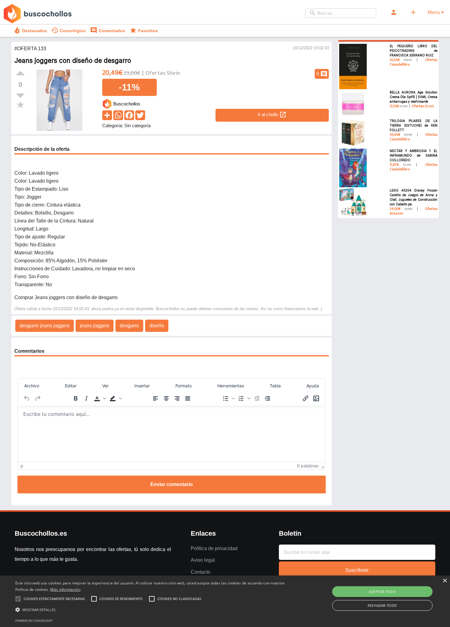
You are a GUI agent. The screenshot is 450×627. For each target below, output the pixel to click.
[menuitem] (32, 386)
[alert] (225, 601)
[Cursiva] (86, 398)
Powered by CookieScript (34, 621)
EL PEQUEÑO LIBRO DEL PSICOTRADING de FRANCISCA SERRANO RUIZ (414, 50)
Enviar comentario (171, 484)
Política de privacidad (214, 548)
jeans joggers (94, 325)
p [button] (22, 465)
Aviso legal (203, 560)
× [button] (444, 581)
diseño (156, 325)
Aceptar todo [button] (382, 591)
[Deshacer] (27, 398)
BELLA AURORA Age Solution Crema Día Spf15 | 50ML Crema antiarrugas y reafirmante (414, 96)
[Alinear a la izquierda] (155, 398)
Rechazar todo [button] (382, 605)
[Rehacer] (37, 398)
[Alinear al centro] (166, 398)
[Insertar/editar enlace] (305, 398)
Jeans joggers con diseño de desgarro (72, 60)
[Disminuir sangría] (257, 398)
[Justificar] (187, 398)
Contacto (200, 572)
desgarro (129, 325)
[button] (99, 398)
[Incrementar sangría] (267, 398)
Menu (434, 12)
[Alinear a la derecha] (177, 398)
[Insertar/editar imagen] (316, 398)
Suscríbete (357, 570)
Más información (65, 589)
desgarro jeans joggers (44, 325)
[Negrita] (75, 398)
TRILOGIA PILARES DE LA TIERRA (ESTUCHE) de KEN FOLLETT (414, 125)
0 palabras (307, 465)
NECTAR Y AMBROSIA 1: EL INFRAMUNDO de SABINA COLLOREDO (414, 155)
